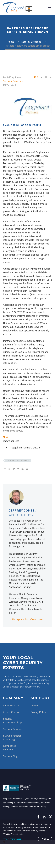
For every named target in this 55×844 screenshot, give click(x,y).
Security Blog (10, 756)
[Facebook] (5, 469)
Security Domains (12, 729)
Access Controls (12, 712)
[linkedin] (44, 816)
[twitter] (50, 816)
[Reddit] (27, 469)
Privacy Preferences (12, 839)
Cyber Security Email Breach (18, 460)
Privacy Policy (38, 712)
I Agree (45, 839)
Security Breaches (13, 81)
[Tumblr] (18, 469)
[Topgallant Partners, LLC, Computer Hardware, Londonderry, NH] (17, 787)
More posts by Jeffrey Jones (27, 619)
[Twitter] (9, 469)
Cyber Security (11, 705)
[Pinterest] (14, 469)
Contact (35, 705)
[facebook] (38, 816)
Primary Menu (49, 7)
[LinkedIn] (22, 469)
